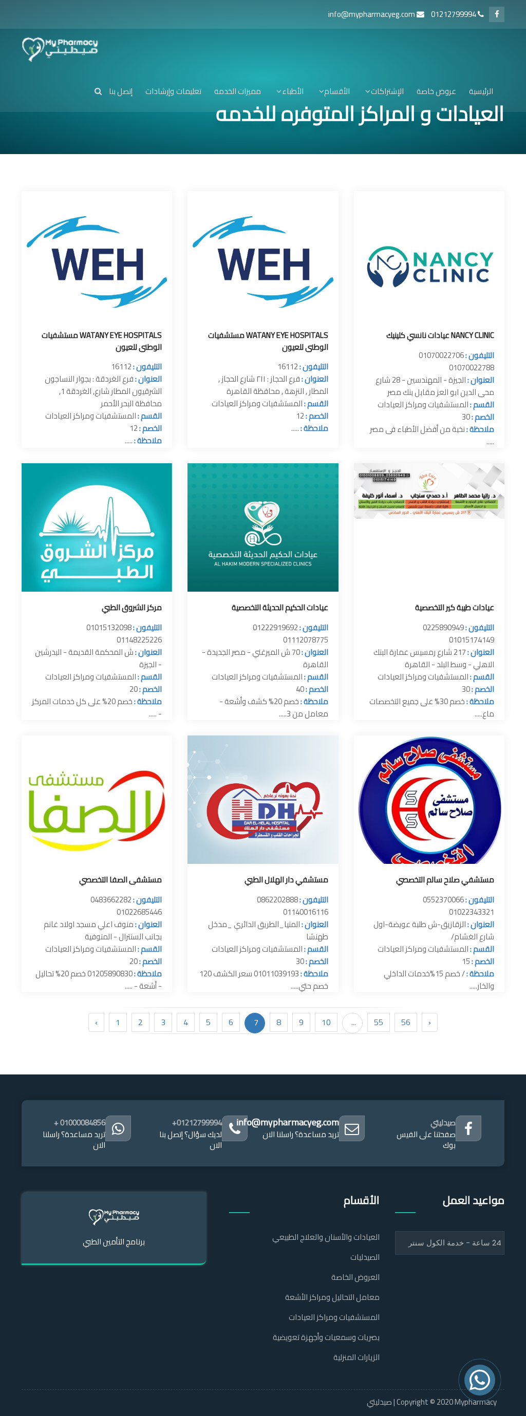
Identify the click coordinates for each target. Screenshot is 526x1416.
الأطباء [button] (292, 91)
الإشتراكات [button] (387, 91)
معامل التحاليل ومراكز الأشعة (332, 1297)
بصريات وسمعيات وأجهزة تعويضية (326, 1337)
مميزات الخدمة (237, 91)
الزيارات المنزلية (356, 1357)
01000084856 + (79, 1122)
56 (405, 1022)
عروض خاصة (436, 91)
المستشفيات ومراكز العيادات (334, 1317)
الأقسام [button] (337, 91)
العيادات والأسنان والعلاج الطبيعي (326, 1237)
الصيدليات (365, 1257)
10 (326, 1022)
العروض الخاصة (355, 1277)
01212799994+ (197, 1122)
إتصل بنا (121, 91)
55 (378, 1022)
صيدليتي (443, 1122)
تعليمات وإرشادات (173, 91)
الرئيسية (481, 91)
